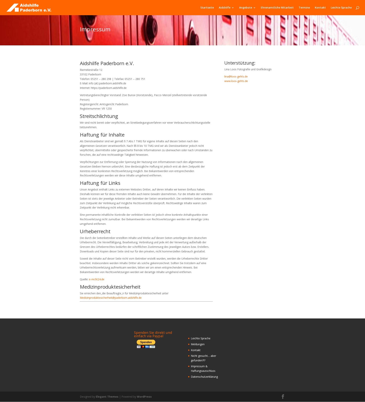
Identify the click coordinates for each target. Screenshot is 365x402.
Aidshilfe (224, 7)
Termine (304, 7)
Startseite (207, 7)
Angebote (245, 7)
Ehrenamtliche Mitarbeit (277, 7)
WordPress (144, 396)
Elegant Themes (107, 396)
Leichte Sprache (341, 7)
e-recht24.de (96, 279)
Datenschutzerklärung (204, 376)
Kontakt (320, 7)
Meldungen (198, 344)
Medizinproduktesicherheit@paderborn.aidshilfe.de (111, 297)
